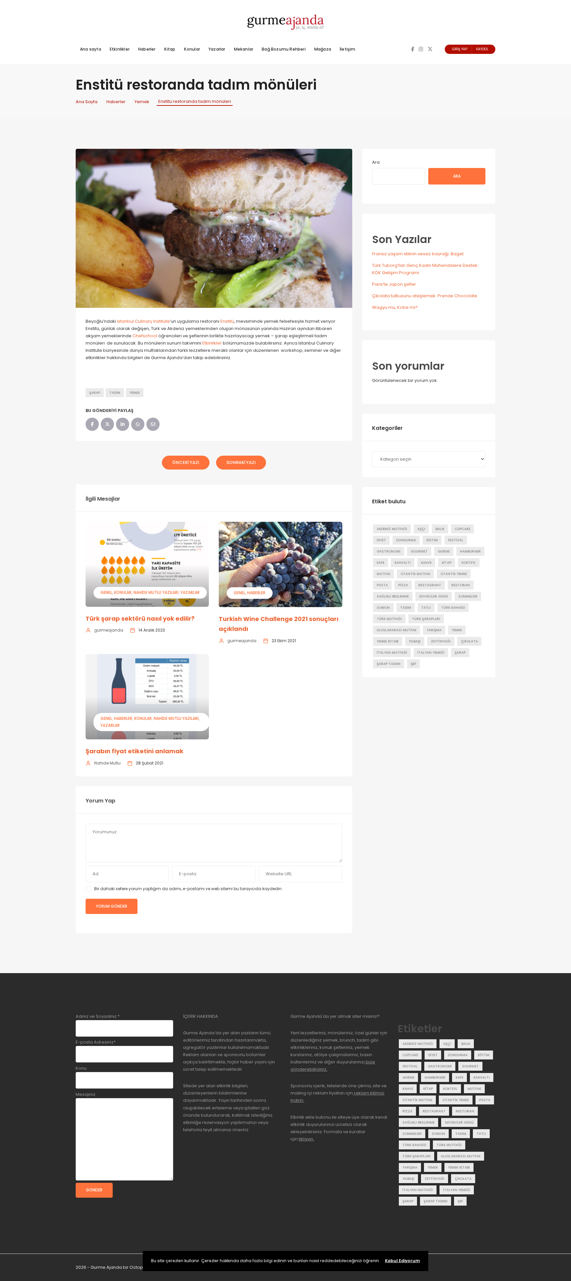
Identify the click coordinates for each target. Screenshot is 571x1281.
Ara (376, 162)
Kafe (380, 562)
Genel (106, 592)
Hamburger (470, 551)
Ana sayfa (90, 49)
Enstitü (227, 321)
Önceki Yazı (185, 462)
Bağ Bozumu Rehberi (284, 49)
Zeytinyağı (441, 641)
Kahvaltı (403, 562)
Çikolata (469, 641)
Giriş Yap (459, 49)
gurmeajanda (108, 630)
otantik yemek (453, 574)
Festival (455, 540)
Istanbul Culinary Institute (143, 321)
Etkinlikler (120, 49)
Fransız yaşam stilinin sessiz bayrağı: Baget (418, 254)
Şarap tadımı (388, 664)
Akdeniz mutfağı (392, 529)
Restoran (460, 585)
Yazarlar (217, 49)
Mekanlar (243, 49)
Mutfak (383, 574)
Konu (81, 1068)
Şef (413, 664)
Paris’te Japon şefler (394, 284)
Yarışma (434, 630)
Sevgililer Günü (433, 596)
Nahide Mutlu (107, 763)
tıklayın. (306, 1139)
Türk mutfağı (389, 619)
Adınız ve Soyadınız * (98, 1016)
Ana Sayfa (86, 102)
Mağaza (322, 49)
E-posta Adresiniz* (96, 1042)
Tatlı (426, 607)
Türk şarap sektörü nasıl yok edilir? (140, 618)
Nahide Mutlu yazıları (155, 592)
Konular (192, 49)
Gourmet (419, 551)
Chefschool (145, 336)
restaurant (429, 585)
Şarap (94, 393)
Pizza (403, 585)
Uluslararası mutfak (396, 630)
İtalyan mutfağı (392, 652)
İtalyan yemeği (430, 652)
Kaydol (482, 49)
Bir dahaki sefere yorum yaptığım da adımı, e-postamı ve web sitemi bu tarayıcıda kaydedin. (188, 888)
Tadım (114, 393)
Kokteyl (469, 562)
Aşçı (421, 529)
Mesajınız (85, 1094)
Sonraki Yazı (241, 462)
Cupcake (462, 529)
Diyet (381, 540)
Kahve (426, 562)
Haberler (147, 49)
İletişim (348, 49)
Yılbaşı (415, 641)
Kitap (169, 49)
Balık (440, 529)
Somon (383, 607)
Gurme (444, 551)
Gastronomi (388, 551)
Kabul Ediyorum (402, 1260)
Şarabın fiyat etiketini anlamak (134, 751)
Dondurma (406, 540)
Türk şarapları (426, 619)
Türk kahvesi (453, 607)
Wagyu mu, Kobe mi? (395, 307)
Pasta (382, 585)
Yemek (141, 102)
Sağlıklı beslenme (393, 596)
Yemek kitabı (388, 641)
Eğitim (432, 540)
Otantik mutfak (415, 574)
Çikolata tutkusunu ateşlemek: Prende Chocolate (424, 296)
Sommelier (467, 596)
